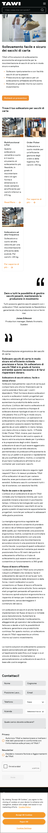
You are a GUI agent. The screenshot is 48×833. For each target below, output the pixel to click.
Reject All (24, 822)
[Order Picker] (35, 127)
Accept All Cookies (24, 815)
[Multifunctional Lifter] (12, 127)
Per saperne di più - (34, 201)
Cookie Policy (25, 807)
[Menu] (44, 4)
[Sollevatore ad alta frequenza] (12, 217)
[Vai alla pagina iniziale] (11, 3)
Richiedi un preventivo (15, 98)
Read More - (12, 202)
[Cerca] (43, 9)
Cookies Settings (24, 828)
